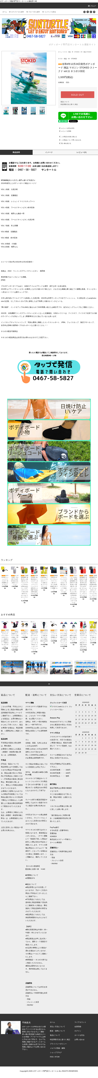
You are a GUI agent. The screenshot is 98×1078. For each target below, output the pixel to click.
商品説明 (16, 152)
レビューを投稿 (66, 131)
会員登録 (77, 1026)
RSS (51, 1057)
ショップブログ (56, 1052)
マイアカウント (80, 1022)
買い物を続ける (66, 143)
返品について (65, 102)
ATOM (57, 1057)
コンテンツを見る (50, 12)
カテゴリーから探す (17, 12)
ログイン (77, 1031)
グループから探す (34, 12)
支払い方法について (57, 1026)
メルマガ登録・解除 (57, 1048)
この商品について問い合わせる (71, 140)
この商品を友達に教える (69, 137)
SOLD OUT (77, 94)
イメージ (49, 152)
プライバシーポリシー (58, 1044)
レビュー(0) (82, 152)
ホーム (5, 12)
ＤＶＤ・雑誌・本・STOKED (71, 52)
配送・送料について (57, 1031)
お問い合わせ (79, 1039)
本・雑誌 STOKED (86, 52)
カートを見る (79, 1035)
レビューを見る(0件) (67, 128)
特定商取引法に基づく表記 (69, 104)
